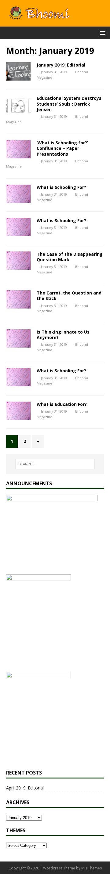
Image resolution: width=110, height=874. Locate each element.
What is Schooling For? (61, 187)
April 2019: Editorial (25, 788)
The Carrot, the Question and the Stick (69, 295)
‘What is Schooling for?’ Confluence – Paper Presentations (62, 148)
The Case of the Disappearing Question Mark (70, 256)
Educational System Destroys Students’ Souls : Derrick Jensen (69, 103)
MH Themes (91, 868)
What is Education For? (62, 404)
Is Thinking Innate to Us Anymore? (63, 334)
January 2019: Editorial (61, 65)
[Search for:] (55, 464)
